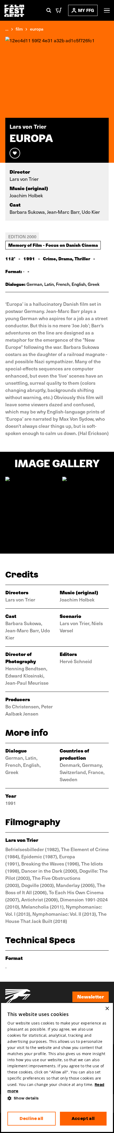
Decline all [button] (31, 1118)
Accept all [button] (83, 1118)
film (19, 29)
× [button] (107, 1009)
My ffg (86, 10)
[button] (56, 1098)
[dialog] (57, 1067)
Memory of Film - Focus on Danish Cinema (53, 245)
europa (36, 29)
